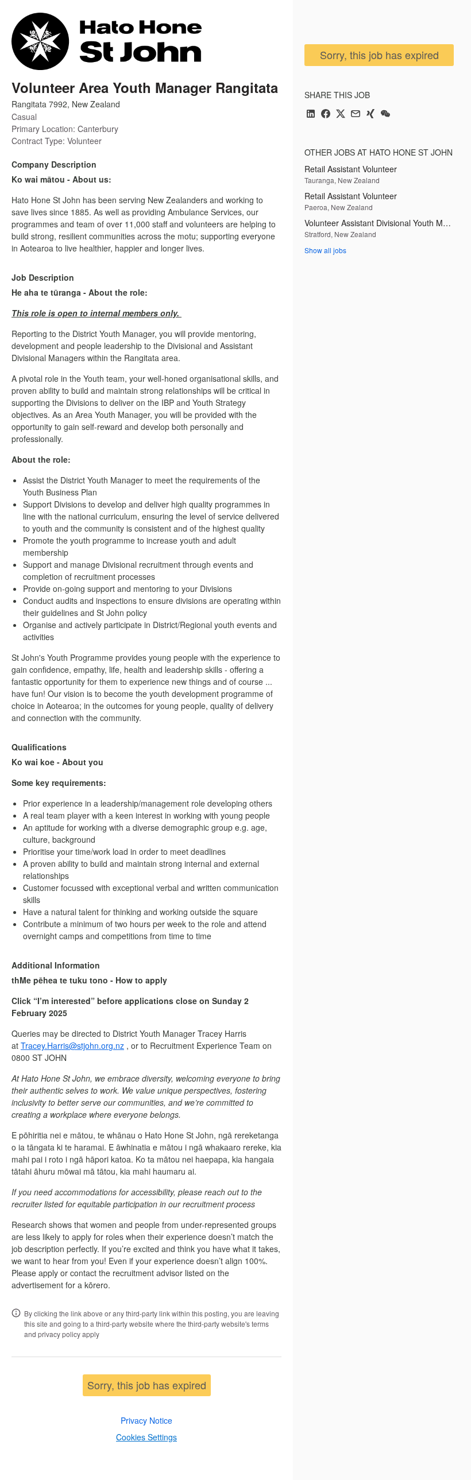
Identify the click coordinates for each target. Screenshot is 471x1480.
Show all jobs (325, 250)
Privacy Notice (146, 1420)
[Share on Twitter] (340, 114)
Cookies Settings (146, 1437)
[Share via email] (355, 114)
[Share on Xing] (370, 114)
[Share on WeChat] (385, 114)
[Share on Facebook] (325, 114)
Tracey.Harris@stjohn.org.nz (72, 1045)
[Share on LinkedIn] (310, 114)
